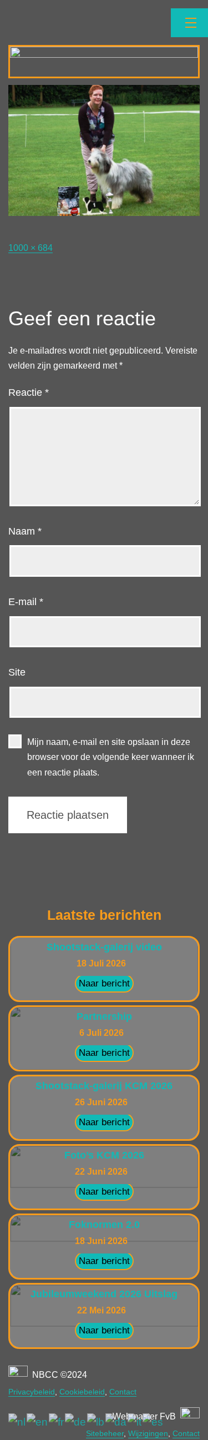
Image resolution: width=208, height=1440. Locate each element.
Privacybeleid (31, 1391)
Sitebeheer (105, 1433)
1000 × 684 (30, 248)
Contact (122, 1391)
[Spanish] (153, 1422)
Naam (25, 531)
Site (17, 672)
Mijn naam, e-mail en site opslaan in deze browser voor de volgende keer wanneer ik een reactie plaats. (110, 757)
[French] (57, 1422)
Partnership (104, 1016)
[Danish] (116, 1422)
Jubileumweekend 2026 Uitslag (104, 1294)
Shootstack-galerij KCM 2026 (104, 1085)
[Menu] (189, 22)
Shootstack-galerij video (104, 947)
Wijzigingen (148, 1433)
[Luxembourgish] (96, 1422)
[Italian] (135, 1422)
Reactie (28, 392)
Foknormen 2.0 (104, 1224)
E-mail (25, 601)
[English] (38, 1422)
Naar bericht (104, 983)
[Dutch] (17, 1422)
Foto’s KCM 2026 (104, 1155)
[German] (76, 1422)
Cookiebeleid (82, 1391)
